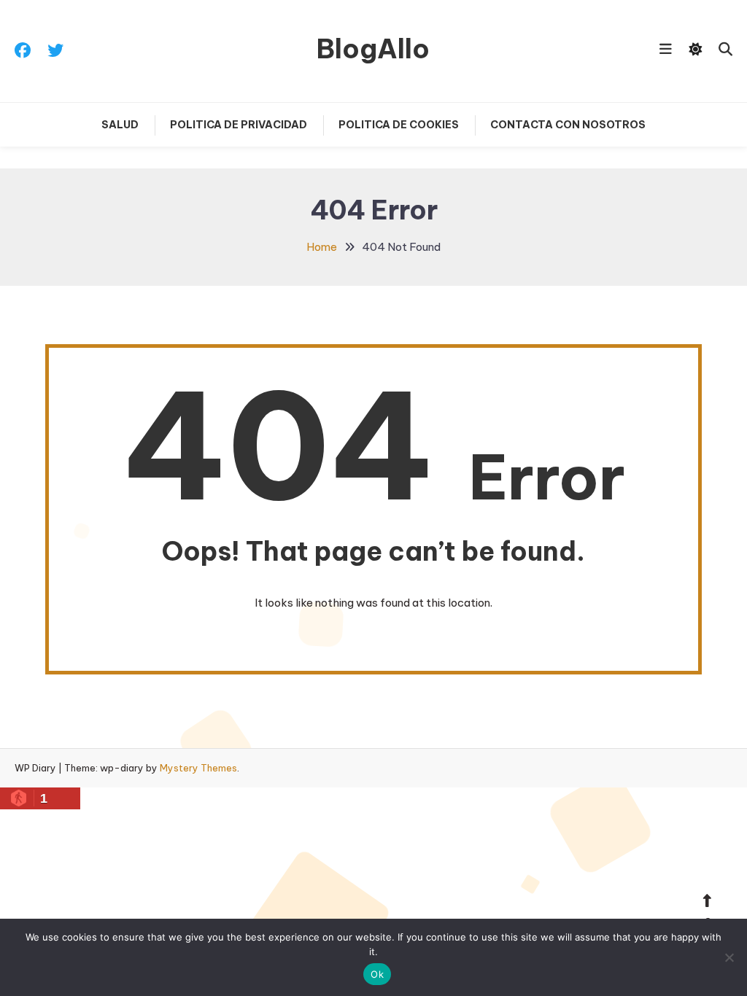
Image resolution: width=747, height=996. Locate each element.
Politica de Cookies (398, 124)
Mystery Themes (198, 768)
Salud (120, 124)
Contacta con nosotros (568, 124)
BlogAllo (373, 49)
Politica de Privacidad (238, 124)
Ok (377, 974)
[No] (728, 957)
